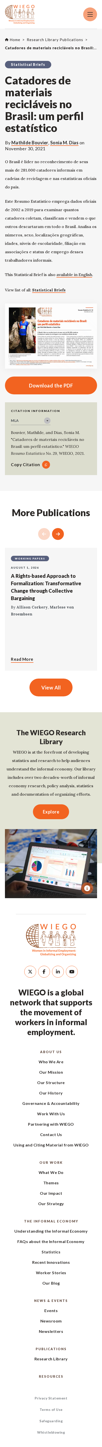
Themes (51, 1182)
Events (51, 1310)
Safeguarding (51, 1421)
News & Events (51, 1301)
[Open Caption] (87, 888)
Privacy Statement (51, 1398)
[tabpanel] (51, 863)
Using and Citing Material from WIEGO (51, 1144)
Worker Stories (51, 1272)
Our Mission (51, 1072)
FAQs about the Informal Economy (51, 1241)
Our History (51, 1093)
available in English (74, 274)
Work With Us (51, 1113)
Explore (51, 811)
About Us (51, 1052)
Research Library (51, 1358)
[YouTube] (72, 972)
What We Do (51, 1172)
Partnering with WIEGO (51, 1124)
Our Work (51, 1163)
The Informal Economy (51, 1221)
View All (51, 687)
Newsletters (51, 1331)
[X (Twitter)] (30, 972)
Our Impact (51, 1193)
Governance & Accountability (51, 1103)
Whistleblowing (51, 1432)
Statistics (51, 1251)
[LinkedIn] (58, 972)
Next (58, 534)
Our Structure (51, 1082)
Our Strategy (51, 1203)
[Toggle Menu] (90, 14)
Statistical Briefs (49, 290)
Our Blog (51, 1283)
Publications (51, 1349)
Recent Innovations (51, 1262)
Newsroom (51, 1321)
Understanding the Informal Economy (51, 1231)
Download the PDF (39, 385)
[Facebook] (44, 972)
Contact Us (51, 1134)
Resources (51, 1376)
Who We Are (51, 1061)
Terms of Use (51, 1409)
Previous (44, 534)
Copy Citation (25, 464)
